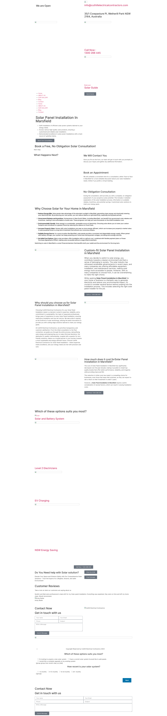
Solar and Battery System (49, 418)
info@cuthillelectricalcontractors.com (106, 5)
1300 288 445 (92, 51)
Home (40, 93)
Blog (39, 99)
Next (127, 680)
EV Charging (42, 500)
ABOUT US (41, 95)
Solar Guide (91, 86)
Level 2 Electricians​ (46, 468)
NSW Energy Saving (46, 550)
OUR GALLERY (43, 97)
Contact (41, 102)
